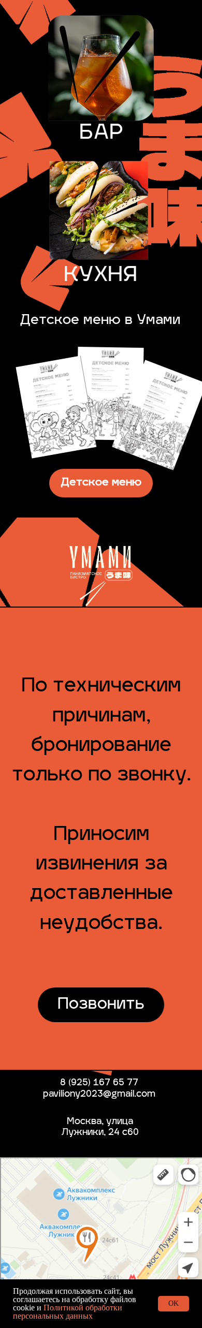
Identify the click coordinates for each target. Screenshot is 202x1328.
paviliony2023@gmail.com (99, 1094)
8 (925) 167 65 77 (99, 1083)
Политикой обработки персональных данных (67, 1311)
